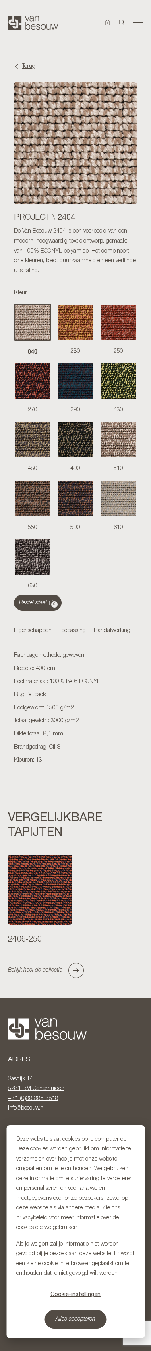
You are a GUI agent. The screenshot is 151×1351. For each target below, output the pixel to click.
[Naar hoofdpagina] (33, 23)
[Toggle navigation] (138, 23)
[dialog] (75, 1231)
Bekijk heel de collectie (35, 970)
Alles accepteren (75, 1319)
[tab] (33, 631)
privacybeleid (32, 1218)
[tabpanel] (75, 708)
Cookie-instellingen (75, 1294)
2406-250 (25, 939)
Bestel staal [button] (37, 603)
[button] (122, 23)
